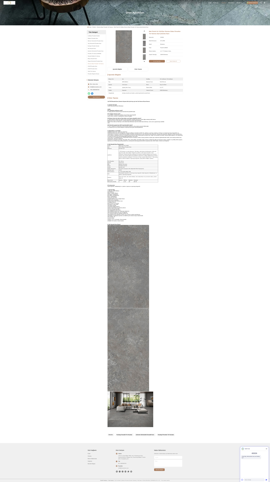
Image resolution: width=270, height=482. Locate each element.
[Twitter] (120, 471)
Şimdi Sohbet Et (253, 3)
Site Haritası (111, 480)
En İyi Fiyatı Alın (157, 61)
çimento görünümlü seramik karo (145, 434)
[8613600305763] (128, 471)
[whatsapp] (89, 93)
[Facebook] (123, 471)
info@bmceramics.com (95, 87)
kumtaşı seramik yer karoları (124, 434)
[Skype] (92, 93)
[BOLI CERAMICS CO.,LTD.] (9, 3)
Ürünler (223, 3)
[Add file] (242, 479)
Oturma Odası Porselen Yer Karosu (105, 27)
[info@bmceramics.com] (131, 471)
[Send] (266, 479)
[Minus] (266, 449)
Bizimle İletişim (240, 3)
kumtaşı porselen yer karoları (166, 434)
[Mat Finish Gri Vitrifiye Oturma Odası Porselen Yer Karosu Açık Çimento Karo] (124, 46)
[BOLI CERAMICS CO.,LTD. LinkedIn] (125, 471)
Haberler (90, 461)
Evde (209, 3)
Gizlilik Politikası (103, 480)
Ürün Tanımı (138, 69)
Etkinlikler (231, 3)
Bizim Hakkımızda (216, 3)
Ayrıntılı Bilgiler (117, 69)
